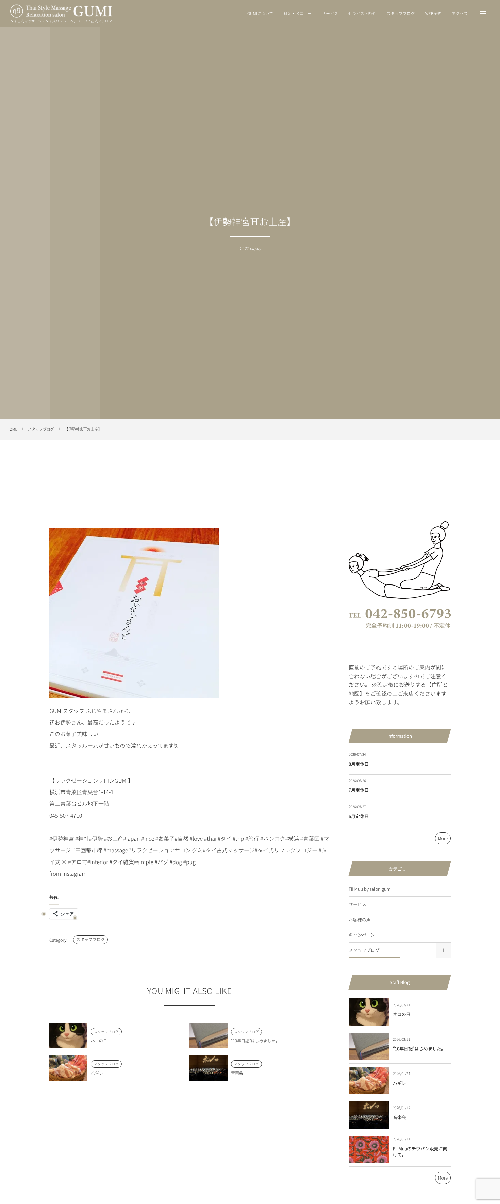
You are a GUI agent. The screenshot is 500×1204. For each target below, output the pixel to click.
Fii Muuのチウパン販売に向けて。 (420, 1151)
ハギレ (97, 1073)
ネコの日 (99, 1041)
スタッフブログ (90, 939)
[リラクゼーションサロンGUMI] (61, 11)
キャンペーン (362, 934)
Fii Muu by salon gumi (370, 889)
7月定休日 (359, 790)
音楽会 (237, 1073)
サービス (357, 904)
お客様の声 (360, 919)
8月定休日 (359, 764)
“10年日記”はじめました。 (255, 1041)
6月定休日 (359, 816)
